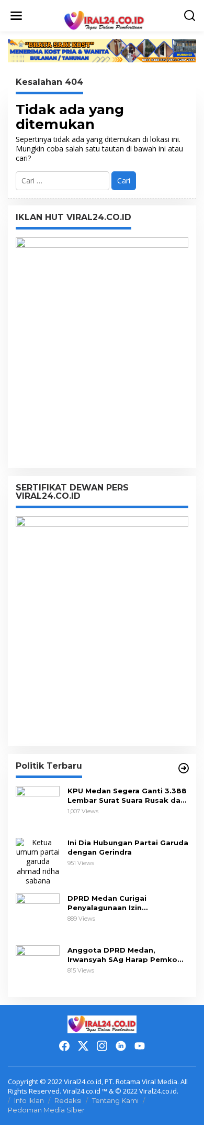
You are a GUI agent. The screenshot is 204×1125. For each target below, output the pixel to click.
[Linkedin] (121, 1046)
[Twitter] (83, 1046)
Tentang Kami (115, 1100)
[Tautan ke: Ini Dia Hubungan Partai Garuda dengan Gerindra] (38, 861)
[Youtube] (139, 1046)
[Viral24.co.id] (103, 20)
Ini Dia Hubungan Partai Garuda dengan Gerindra (127, 847)
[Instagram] (102, 1046)
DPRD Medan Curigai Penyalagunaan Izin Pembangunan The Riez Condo (126, 903)
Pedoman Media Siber (46, 1110)
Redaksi (68, 1100)
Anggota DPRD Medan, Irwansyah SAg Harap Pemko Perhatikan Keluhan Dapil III (122, 955)
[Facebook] (64, 1046)
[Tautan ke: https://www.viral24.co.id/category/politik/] (183, 768)
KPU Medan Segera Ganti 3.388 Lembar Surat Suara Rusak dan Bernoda (127, 796)
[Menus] (16, 16)
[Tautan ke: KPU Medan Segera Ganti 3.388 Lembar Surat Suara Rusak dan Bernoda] (38, 807)
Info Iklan (29, 1100)
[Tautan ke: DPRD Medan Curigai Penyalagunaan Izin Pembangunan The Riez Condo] (38, 915)
